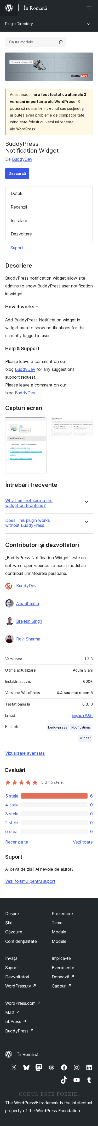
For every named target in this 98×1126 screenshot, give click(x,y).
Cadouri (62, 986)
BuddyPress (19, 1030)
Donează (63, 976)
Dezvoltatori (17, 976)
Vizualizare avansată (25, 753)
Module (59, 931)
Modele (59, 941)
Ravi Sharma (28, 639)
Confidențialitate (21, 941)
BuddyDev (22, 159)
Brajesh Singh (29, 621)
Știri (8, 922)
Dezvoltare (21, 233)
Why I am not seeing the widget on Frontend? (29, 503)
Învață (11, 958)
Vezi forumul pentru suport (30, 881)
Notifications (81, 727)
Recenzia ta (16, 842)
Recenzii (19, 207)
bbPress (15, 1021)
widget (85, 738)
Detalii (16, 193)
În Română (28, 1054)
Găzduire (13, 931)
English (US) (82, 715)
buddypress (57, 727)
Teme (57, 922)
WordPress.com (23, 1003)
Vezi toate (83, 842)
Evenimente (63, 967)
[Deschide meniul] (89, 8)
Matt (12, 1012)
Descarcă (17, 173)
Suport (16, 247)
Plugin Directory (19, 23)
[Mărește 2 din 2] (85, 423)
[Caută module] (60, 42)
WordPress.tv (20, 986)
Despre (12, 913)
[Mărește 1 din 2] (40, 423)
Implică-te (61, 958)
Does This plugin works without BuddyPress (27, 523)
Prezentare (62, 913)
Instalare (19, 220)
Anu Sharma (27, 603)
